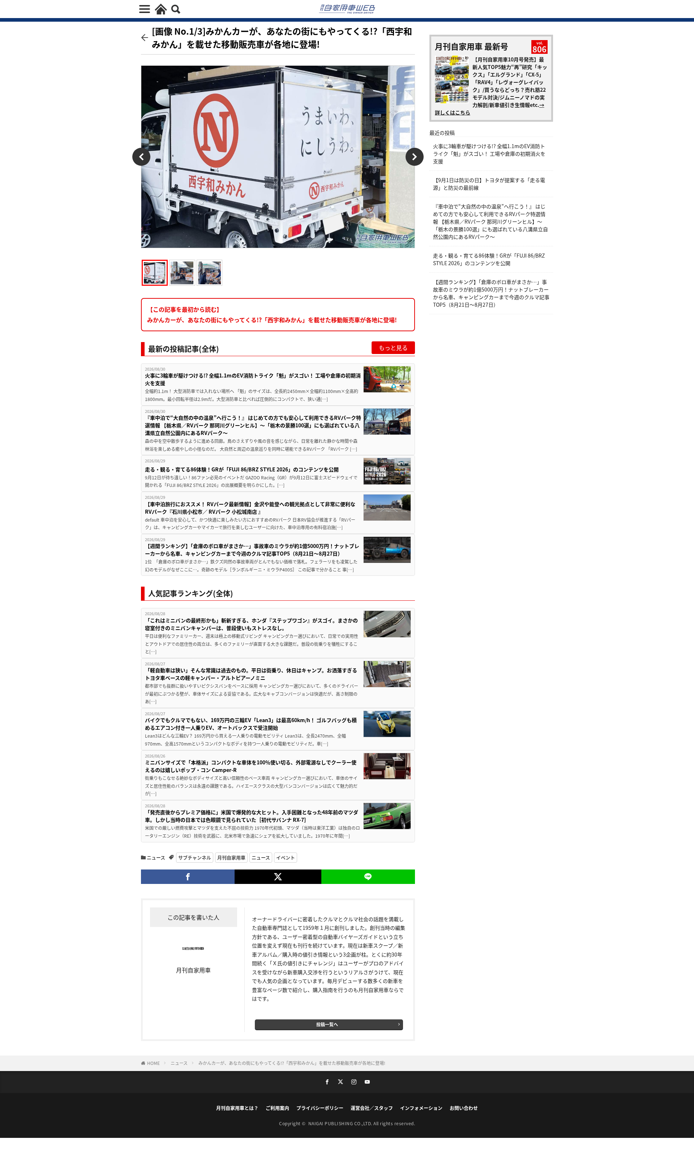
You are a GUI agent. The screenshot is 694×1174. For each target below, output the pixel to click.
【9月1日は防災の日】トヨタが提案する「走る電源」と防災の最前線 (489, 183)
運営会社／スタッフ (372, 1107)
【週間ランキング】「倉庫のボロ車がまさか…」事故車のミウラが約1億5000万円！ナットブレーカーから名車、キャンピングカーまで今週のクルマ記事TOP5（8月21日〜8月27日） (252, 549)
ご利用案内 (277, 1107)
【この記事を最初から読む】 (272, 314)
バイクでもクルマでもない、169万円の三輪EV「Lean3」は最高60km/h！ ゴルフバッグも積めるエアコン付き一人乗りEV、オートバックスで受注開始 (251, 723)
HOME (153, 1063)
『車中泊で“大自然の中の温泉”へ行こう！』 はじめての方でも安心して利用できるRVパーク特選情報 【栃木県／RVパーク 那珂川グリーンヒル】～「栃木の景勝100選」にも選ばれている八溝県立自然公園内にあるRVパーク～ (253, 425)
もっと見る (393, 347)
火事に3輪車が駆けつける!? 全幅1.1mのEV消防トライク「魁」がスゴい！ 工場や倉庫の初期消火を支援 (253, 379)
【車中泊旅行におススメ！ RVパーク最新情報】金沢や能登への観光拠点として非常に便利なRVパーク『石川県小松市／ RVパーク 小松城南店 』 (250, 507)
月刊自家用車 (231, 857)
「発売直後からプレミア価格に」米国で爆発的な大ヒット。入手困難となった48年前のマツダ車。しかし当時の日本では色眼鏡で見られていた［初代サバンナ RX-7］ (251, 815)
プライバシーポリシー (319, 1107)
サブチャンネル (194, 857)
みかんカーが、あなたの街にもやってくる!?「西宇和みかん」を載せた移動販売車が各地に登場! (291, 1063)
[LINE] (368, 876)
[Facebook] (188, 876)
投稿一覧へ (327, 1024)
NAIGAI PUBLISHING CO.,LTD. (341, 1123)
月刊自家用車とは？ (237, 1107)
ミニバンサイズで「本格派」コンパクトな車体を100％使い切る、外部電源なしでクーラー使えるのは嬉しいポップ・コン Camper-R (250, 766)
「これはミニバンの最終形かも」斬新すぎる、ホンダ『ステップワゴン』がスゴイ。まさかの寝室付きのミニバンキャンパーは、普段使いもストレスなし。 (251, 624)
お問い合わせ (464, 1107)
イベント (285, 857)
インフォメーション (421, 1107)
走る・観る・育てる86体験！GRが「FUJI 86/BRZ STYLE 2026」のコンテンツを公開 (242, 469)
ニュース (156, 857)
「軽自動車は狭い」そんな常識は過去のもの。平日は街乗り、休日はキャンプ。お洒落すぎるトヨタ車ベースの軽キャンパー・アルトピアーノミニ (251, 673)
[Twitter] (278, 876)
